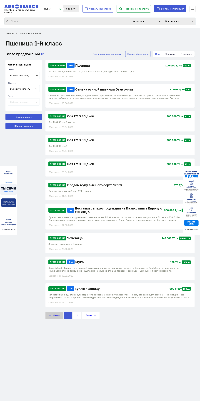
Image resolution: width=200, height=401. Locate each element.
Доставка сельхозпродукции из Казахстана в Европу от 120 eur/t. (119, 210)
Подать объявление (137, 54)
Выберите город (19, 102)
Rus (46, 8)
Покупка (170, 53)
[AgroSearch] (21, 6)
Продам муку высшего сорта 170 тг (94, 185)
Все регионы (172, 21)
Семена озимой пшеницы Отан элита (104, 89)
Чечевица (75, 238)
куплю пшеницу (87, 288)
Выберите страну (19, 75)
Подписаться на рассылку (107, 54)
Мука (79, 262)
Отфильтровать (24, 117)
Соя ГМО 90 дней (80, 116)
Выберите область (20, 88)
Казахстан (138, 21)
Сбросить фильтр (23, 126)
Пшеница (82, 65)
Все (157, 53)
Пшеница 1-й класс (30, 33)
